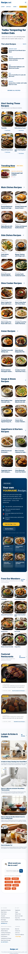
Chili (14, 888)
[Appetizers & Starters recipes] (25, 430)
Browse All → (4, 923)
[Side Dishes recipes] (23, 235)
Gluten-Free (18, 914)
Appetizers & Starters (6, 910)
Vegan (16, 912)
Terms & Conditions (19, 934)
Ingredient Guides (5, 928)
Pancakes (8, 885)
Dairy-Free (17, 917)
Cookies (7, 888)
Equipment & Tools (5, 934)
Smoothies (15, 878)
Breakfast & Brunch (5, 917)
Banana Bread (9, 881)
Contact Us (17, 930)
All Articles (23, 735)
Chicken (7, 878)
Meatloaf (16, 885)
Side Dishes (3, 914)
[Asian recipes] (17, 331)
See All (24, 44)
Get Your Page (23, 580)
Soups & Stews (4, 921)
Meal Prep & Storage (5, 940)
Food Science (4, 936)
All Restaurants (22, 657)
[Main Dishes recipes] (24, 187)
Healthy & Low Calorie (20, 919)
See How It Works (9, 528)
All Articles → (5, 942)
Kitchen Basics (4, 930)
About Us (17, 928)
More (14, 6)
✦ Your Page (23, 6)
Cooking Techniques (5, 932)
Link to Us (17, 932)
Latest (3, 6)
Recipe (14, 949)
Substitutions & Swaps (6, 938)
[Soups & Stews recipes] (25, 380)
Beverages (3, 919)
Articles (8, 6)
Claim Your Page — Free (10, 524)
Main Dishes (4, 912)
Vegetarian (17, 910)
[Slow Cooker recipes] (24, 283)
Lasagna (17, 881)
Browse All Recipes (14, 90)
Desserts (3, 915)
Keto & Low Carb (18, 915)
